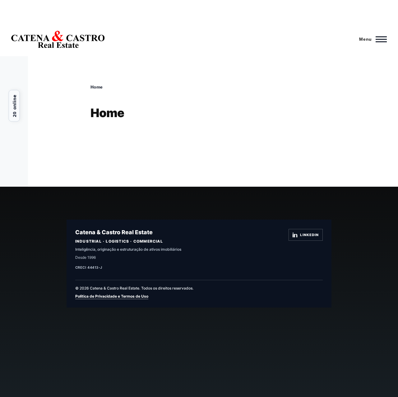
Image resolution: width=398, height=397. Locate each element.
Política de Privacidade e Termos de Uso (111, 296)
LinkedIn (309, 235)
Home (96, 86)
